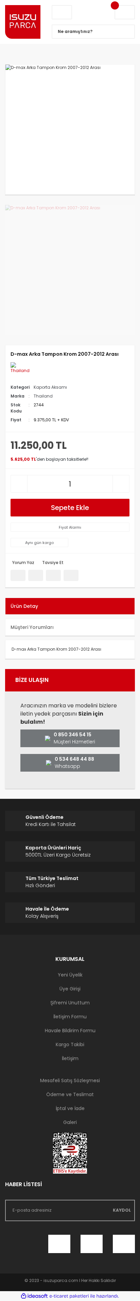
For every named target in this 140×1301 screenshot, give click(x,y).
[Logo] (23, 22)
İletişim (70, 1058)
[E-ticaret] (69, 1296)
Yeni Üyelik (70, 974)
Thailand (43, 396)
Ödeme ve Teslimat (70, 1094)
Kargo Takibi (70, 1044)
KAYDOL (122, 1210)
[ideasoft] (34, 1296)
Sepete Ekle (70, 507)
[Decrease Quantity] (19, 483)
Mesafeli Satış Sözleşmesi (70, 1080)
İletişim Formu (70, 1016)
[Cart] (125, 12)
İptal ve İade (70, 1108)
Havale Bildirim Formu (70, 1030)
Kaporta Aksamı (50, 387)
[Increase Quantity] (121, 483)
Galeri (70, 1122)
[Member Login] (62, 12)
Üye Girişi (70, 988)
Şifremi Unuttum (70, 1002)
